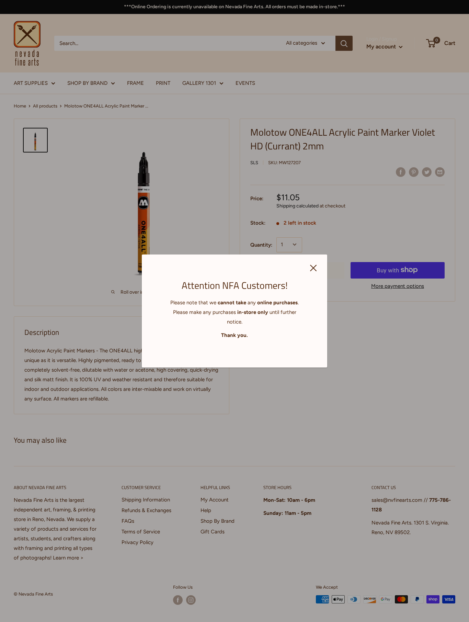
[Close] (313, 267)
